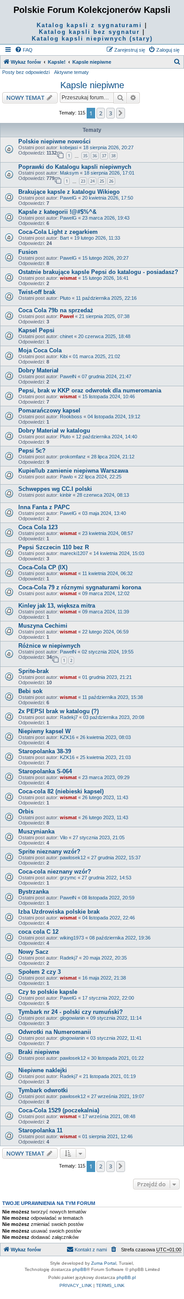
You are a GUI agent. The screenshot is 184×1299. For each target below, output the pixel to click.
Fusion (28, 252)
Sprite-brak (33, 671)
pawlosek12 (73, 857)
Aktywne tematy (71, 72)
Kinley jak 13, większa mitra (56, 605)
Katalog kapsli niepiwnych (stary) (92, 38)
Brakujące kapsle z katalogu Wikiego (69, 191)
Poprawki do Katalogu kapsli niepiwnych (74, 166)
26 (111, 181)
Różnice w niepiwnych (49, 645)
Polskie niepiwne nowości (54, 141)
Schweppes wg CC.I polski (55, 489)
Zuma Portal (103, 1263)
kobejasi (69, 147)
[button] (120, 113)
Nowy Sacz (33, 951)
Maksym (69, 173)
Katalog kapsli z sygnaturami (89, 25)
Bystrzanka (33, 891)
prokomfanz (73, 456)
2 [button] (100, 113)
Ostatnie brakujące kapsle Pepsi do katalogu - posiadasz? (98, 272)
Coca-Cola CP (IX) (42, 567)
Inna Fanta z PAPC (44, 507)
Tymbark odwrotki (43, 1090)
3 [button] (110, 113)
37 (104, 156)
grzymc (68, 877)
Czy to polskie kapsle (47, 992)
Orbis (25, 811)
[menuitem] (24, 50)
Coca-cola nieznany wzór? (54, 871)
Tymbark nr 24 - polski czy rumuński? (70, 1012)
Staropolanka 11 (40, 1130)
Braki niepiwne (38, 1052)
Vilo (63, 837)
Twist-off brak (36, 292)
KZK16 (67, 737)
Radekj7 (69, 717)
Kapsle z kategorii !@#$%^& (57, 211)
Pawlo (66, 476)
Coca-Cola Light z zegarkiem (58, 232)
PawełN (68, 376)
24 (92, 181)
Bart (64, 238)
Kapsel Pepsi (36, 330)
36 (94, 156)
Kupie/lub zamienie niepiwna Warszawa (73, 470)
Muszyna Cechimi (42, 625)
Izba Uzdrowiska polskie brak (59, 911)
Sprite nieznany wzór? (49, 851)
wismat (68, 278)
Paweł (67, 316)
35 (85, 156)
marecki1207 (74, 553)
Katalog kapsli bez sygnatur (89, 32)
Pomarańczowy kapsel (49, 410)
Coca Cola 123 (38, 527)
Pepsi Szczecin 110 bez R (53, 547)
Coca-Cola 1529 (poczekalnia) (58, 1110)
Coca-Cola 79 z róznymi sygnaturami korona (79, 587)
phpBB (79, 1269)
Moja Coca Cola (40, 350)
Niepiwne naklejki (42, 1070)
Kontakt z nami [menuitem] (91, 1249)
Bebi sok (30, 691)
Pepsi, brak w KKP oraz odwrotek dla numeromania (89, 390)
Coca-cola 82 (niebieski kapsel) (61, 791)
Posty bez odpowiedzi (26, 72)
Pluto (65, 298)
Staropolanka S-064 (45, 771)
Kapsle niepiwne (92, 85)
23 (83, 181)
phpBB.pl (126, 1277)
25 (102, 181)
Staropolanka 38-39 (44, 751)
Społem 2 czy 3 (39, 971)
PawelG (68, 197)
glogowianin (72, 1018)
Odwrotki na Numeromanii (54, 1032)
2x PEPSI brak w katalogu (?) (58, 711)
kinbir (65, 495)
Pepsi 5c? (32, 450)
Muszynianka (36, 831)
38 (113, 156)
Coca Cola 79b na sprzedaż (55, 310)
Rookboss (71, 416)
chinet (66, 336)
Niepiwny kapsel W (44, 731)
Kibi (63, 356)
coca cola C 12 (38, 931)
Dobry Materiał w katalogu (54, 430)
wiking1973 (72, 937)
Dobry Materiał (38, 370)
